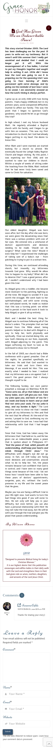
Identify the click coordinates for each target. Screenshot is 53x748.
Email (7, 702)
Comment (9, 649)
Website (7, 717)
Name (7, 687)
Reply (7, 613)
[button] (26, 21)
